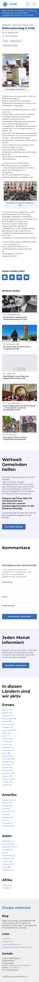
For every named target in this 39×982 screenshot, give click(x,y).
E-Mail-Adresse (9, 606)
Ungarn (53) (7, 785)
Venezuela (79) (8, 826)
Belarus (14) (7, 710)
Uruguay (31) (7, 823)
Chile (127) (6, 809)
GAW (13, 4)
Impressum (7, 939)
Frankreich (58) (8, 724)
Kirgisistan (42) (8, 858)
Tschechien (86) (8, 779)
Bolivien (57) (7, 803)
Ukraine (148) (7, 782)
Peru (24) (6, 820)
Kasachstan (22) (8, 855)
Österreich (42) (8, 750)
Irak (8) (5, 853)
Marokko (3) (7, 888)
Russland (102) (8, 762)
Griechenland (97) (9, 730)
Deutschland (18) (9, 719)
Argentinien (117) (9, 800)
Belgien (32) (7, 713)
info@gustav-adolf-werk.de (19, 965)
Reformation (16, 41)
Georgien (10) (7, 727)
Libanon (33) (7, 861)
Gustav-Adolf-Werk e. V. (11, 944)
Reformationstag (10, 46)
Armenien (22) (8, 844)
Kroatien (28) (7, 739)
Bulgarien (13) (7, 716)
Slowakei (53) (7, 770)
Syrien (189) (6, 867)
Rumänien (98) (8, 759)
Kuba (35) (6, 814)
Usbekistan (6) (8, 870)
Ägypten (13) (7, 885)
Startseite (6, 25)
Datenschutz (7, 942)
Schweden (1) (7, 765)
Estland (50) (7, 721)
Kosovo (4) (6, 736)
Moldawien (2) (8, 747)
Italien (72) (6, 733)
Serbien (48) (7, 768)
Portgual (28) (7, 756)
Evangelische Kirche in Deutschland (17, 947)
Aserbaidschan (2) (9, 847)
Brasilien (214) (7, 806)
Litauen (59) (7, 745)
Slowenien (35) (8, 773)
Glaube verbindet (16, 908)
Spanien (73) (7, 776)
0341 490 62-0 (15, 968)
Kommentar (7, 582)
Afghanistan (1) (8, 841)
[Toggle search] (34, 4)
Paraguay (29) (7, 817)
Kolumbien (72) (8, 811)
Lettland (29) (7, 742)
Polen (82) (6, 753)
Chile (5, 41)
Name (5, 597)
